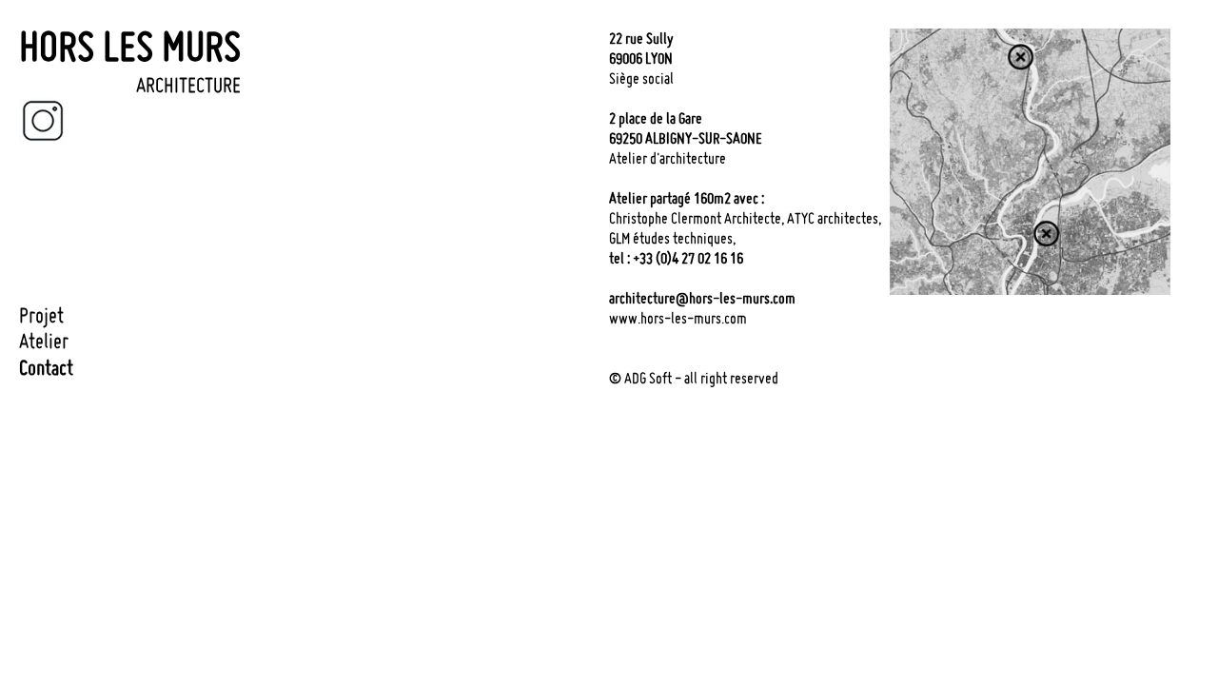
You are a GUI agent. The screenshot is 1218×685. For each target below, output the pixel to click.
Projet (41, 315)
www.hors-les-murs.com (678, 317)
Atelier (44, 340)
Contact (46, 367)
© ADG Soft (640, 377)
